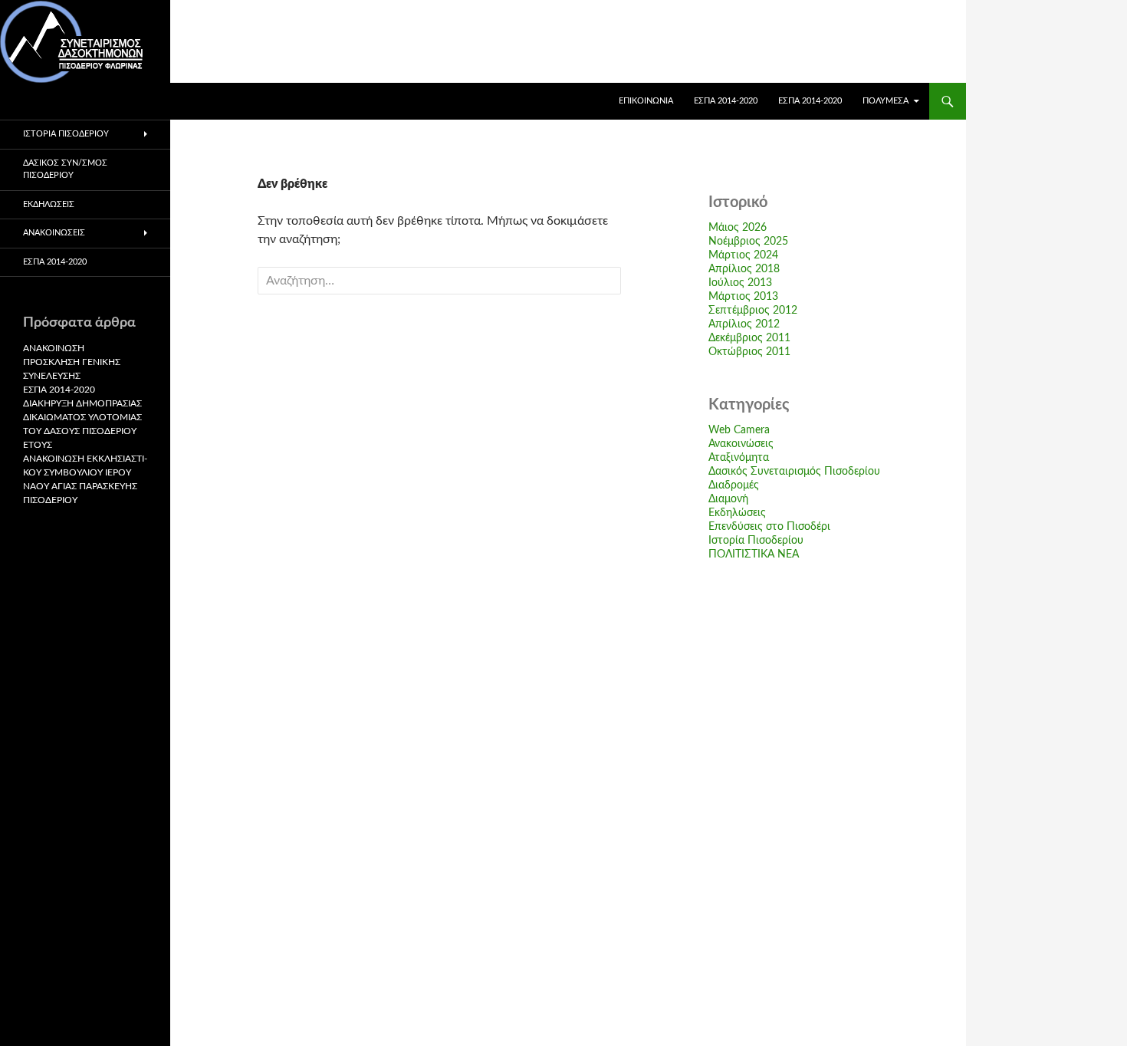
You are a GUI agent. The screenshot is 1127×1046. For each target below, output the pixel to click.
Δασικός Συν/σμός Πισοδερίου (65, 169)
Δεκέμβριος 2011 (749, 338)
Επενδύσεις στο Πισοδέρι (769, 526)
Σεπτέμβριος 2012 (752, 310)
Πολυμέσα (886, 101)
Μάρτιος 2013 (743, 296)
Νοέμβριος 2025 (748, 241)
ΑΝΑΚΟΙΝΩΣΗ (53, 348)
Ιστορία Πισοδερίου (755, 540)
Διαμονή (728, 499)
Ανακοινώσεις (741, 444)
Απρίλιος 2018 (744, 269)
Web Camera (739, 430)
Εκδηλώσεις (737, 513)
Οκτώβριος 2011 (749, 352)
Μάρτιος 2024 (743, 255)
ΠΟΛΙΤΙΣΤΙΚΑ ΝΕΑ (753, 554)
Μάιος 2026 (737, 227)
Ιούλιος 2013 (740, 283)
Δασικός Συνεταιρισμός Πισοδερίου (794, 471)
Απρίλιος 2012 (744, 324)
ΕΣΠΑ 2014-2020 (725, 101)
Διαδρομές (733, 485)
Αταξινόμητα (738, 457)
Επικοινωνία (646, 101)
